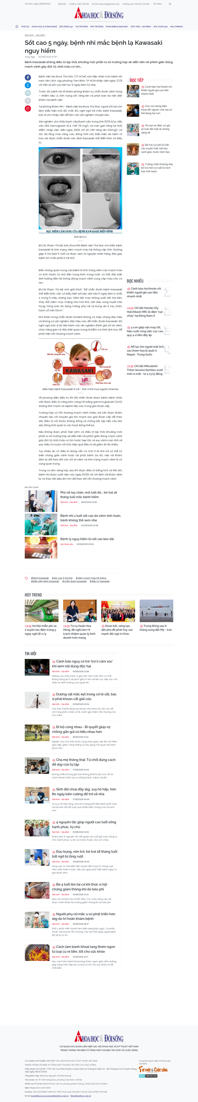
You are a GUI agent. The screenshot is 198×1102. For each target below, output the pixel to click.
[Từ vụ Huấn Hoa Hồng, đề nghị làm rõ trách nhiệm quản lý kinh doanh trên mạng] (80, 611)
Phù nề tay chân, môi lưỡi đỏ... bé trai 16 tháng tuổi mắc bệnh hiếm (88, 495)
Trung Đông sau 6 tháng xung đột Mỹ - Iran (156, 627)
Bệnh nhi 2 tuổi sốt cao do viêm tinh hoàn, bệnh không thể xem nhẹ (90, 518)
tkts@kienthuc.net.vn (81, 1095)
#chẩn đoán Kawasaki (74, 581)
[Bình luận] (28, 108)
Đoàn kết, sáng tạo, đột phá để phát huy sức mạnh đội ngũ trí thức (117, 629)
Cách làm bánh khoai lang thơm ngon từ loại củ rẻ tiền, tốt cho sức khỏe (83, 949)
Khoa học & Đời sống (99, 13)
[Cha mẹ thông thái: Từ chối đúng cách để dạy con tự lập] (37, 765)
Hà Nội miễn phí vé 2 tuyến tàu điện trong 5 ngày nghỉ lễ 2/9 (41, 629)
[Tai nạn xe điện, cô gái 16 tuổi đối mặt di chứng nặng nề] (133, 130)
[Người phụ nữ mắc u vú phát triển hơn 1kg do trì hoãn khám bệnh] (37, 920)
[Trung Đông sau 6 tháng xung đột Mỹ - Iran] (156, 611)
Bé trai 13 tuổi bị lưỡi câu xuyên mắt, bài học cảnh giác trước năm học (155, 148)
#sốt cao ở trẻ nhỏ (62, 578)
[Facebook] (28, 77)
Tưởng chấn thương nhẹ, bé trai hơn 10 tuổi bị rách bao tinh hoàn (157, 168)
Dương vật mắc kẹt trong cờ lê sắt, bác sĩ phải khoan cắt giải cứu (84, 696)
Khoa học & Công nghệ (44, 26)
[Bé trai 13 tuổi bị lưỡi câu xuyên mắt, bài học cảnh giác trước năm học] (133, 149)
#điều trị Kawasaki (100, 581)
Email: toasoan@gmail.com (106, 3)
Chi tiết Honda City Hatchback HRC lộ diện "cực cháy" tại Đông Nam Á (145, 311)
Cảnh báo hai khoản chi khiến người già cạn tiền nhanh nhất (156, 90)
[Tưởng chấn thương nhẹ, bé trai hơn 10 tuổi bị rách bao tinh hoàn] (133, 168)
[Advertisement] (100, 994)
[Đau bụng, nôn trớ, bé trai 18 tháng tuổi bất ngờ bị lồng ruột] (37, 857)
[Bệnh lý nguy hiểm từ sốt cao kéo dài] (41, 548)
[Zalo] (28, 85)
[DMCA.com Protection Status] (148, 1075)
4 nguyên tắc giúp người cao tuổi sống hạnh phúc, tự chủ (84, 824)
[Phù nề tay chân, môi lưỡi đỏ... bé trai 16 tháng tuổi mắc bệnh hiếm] (41, 501)
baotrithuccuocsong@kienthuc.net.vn (50, 1095)
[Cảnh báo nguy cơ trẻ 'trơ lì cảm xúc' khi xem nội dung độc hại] (37, 667)
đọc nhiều (135, 281)
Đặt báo (62, 3)
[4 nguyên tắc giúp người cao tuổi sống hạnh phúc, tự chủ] (37, 828)
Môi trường (96, 26)
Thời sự (25, 26)
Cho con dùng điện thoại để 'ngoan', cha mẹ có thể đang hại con (156, 110)
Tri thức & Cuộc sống (153, 1069)
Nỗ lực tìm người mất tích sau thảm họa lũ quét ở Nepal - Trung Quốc (145, 350)
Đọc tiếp (136, 80)
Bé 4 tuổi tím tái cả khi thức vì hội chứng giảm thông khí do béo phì (79, 886)
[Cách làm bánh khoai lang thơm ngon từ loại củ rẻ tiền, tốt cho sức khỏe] (37, 952)
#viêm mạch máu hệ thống (91, 578)
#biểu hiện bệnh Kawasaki (45, 581)
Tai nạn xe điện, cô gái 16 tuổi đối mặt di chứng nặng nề (155, 129)
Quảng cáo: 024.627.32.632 (136, 3)
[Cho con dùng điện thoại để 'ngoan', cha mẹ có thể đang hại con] (133, 110)
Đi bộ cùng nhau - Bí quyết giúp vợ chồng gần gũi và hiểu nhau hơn (81, 729)
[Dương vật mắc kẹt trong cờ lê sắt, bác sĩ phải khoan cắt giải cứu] (37, 700)
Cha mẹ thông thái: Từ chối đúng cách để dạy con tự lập (84, 762)
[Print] (28, 101)
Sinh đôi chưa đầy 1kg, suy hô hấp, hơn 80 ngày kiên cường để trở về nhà (84, 791)
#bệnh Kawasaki (40, 578)
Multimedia (176, 26)
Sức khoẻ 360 (160, 26)
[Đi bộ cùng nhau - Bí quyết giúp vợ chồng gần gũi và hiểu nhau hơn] (37, 733)
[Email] (28, 93)
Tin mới (30, 653)
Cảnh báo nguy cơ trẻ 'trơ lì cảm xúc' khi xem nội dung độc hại (82, 663)
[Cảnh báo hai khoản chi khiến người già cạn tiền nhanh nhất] (133, 91)
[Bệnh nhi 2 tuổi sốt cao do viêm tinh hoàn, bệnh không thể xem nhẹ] (41, 524)
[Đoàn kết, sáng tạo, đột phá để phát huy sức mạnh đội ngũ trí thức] (118, 611)
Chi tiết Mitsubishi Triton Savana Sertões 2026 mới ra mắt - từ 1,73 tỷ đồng (145, 369)
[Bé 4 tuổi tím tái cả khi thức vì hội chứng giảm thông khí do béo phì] (37, 890)
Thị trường (81, 26)
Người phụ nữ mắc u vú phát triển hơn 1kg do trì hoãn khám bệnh (83, 916)
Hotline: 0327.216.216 (79, 3)
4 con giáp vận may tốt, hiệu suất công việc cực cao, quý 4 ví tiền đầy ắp (145, 331)
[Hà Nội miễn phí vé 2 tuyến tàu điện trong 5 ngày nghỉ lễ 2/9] (41, 611)
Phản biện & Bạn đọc (117, 26)
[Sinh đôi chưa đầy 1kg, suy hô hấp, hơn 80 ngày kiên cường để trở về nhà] (37, 795)
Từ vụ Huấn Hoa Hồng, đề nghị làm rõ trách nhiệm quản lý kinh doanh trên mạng (79, 631)
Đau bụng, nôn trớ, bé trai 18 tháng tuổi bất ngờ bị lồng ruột (84, 853)
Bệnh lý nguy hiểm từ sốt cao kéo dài (87, 539)
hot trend (33, 595)
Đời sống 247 (66, 26)
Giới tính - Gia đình (141, 26)
